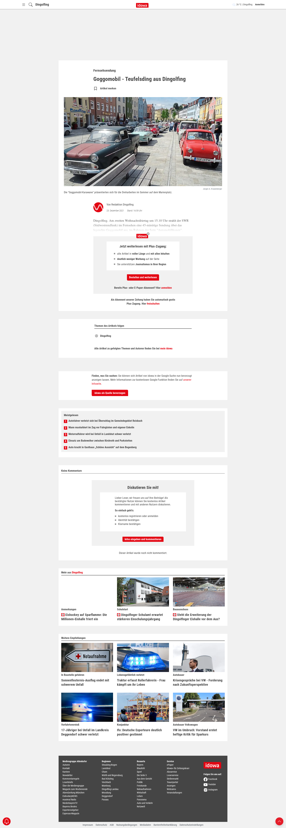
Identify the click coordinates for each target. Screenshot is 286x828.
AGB (112, 825)
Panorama (141, 799)
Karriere (66, 771)
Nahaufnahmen (144, 789)
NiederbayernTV (70, 803)
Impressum (88, 825)
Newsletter (67, 775)
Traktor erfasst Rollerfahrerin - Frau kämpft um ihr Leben (141, 682)
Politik (140, 782)
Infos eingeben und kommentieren (143, 539)
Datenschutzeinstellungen (191, 825)
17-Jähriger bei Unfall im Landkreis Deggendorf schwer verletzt (85, 732)
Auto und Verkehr (145, 803)
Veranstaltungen (174, 792)
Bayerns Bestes (70, 806)
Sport (139, 771)
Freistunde (142, 785)
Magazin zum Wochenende (75, 789)
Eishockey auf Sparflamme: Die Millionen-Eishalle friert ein (84, 617)
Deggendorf (107, 796)
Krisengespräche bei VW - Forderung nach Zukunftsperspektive (197, 682)
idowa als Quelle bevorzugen (110, 393)
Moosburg (106, 792)
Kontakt (66, 768)
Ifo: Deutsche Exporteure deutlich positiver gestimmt (139, 732)
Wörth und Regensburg (112, 775)
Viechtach (106, 782)
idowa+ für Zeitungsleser (178, 768)
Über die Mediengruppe (73, 785)
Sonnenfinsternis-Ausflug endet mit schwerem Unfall (85, 682)
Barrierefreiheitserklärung (165, 825)
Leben (140, 796)
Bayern (140, 764)
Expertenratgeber (70, 810)
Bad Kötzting (108, 778)
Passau (105, 799)
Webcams (171, 789)
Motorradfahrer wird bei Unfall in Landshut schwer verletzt (100, 434)
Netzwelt (141, 806)
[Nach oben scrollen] (279, 821)
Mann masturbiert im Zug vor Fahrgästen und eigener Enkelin (101, 427)
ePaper (170, 764)
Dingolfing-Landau (110, 789)
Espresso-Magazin (71, 813)
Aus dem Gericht (144, 778)
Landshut (106, 768)
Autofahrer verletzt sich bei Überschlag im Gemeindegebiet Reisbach (105, 420)
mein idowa (166, 348)
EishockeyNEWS (70, 796)
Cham (104, 771)
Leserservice (172, 775)
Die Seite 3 (142, 775)
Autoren (66, 764)
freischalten (153, 303)
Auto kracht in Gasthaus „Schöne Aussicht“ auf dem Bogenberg (103, 447)
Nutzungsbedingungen (126, 825)
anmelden (166, 287)
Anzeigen (171, 785)
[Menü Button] (24, 4)
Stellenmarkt (172, 778)
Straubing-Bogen (109, 764)
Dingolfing (42, 4)
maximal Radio (69, 799)
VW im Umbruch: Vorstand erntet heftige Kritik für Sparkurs (195, 732)
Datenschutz (101, 825)
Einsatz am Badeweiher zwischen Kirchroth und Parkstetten (100, 440)
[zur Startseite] (213, 764)
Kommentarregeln (71, 778)
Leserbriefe (68, 782)
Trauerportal (172, 782)
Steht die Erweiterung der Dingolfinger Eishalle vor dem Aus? (196, 617)
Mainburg (106, 785)
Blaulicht (141, 768)
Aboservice (172, 771)
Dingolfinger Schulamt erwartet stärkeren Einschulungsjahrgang (140, 617)
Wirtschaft (141, 792)
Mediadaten (145, 825)
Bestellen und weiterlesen (143, 277)
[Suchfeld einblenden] (30, 4)
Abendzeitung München (73, 792)
